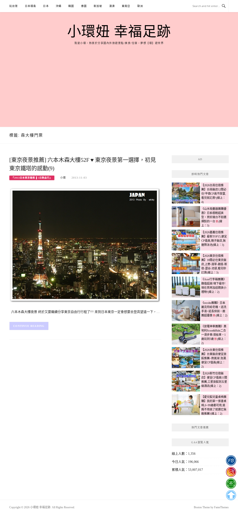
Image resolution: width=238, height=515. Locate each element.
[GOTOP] (231, 495)
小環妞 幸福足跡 (119, 31)
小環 (63, 177)
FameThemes (221, 507)
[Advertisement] (119, 80)
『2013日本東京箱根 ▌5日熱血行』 (32, 177)
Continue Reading (29, 326)
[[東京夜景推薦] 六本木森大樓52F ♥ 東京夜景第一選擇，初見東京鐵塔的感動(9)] (85, 245)
